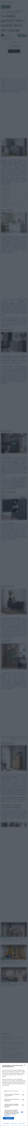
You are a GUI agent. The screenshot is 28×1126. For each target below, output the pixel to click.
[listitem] (14, 1091)
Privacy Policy (22, 1123)
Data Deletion (6, 1123)
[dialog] (14, 1094)
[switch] (22, 1095)
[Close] (25, 1065)
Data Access (14, 1123)
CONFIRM (8, 1118)
